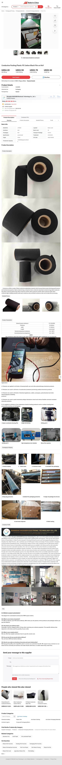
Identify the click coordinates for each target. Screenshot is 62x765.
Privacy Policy (53, 759)
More (3, 753)
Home (3, 11)
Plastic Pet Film (47, 747)
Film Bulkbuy (31, 751)
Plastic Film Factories (8, 743)
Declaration (46, 759)
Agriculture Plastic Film (19, 751)
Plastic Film (43, 11)
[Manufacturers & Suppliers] (31, 2)
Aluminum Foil (6, 736)
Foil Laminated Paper (26, 736)
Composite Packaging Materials (32, 11)
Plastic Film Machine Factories (10, 747)
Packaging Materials (20, 11)
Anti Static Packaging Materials (53, 719)
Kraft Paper (15, 736)
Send (14, 678)
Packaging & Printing (10, 11)
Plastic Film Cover (7, 751)
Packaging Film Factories (35, 743)
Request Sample (31, 80)
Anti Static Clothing (35, 719)
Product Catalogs (23, 716)
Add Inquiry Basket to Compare (31, 58)
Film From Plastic (24, 747)
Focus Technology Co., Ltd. (21, 759)
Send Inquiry (15, 77)
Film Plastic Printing (36, 747)
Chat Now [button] (47, 77)
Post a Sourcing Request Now (45, 678)
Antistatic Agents (6, 722)
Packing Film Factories (21, 743)
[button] (55, 120)
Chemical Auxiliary (6, 719)
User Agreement (39, 759)
